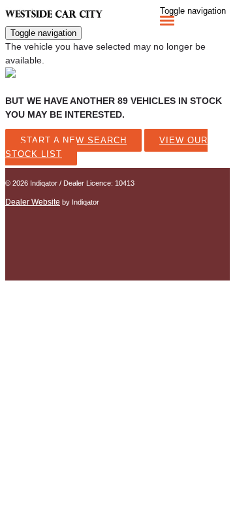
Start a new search (73, 140)
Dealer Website (32, 202)
